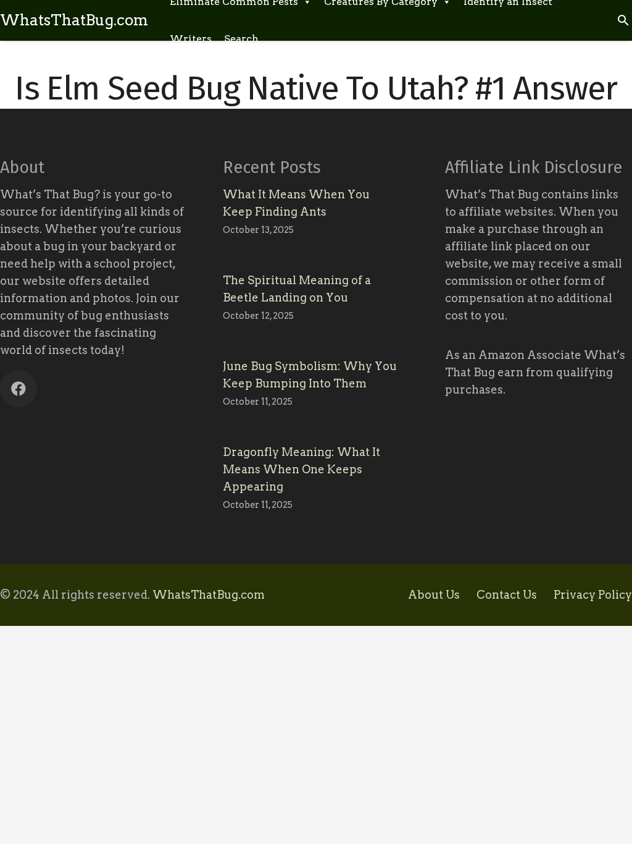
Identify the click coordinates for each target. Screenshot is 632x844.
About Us (434, 594)
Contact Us (506, 594)
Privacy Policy (593, 594)
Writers (191, 38)
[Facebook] (18, 388)
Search (241, 38)
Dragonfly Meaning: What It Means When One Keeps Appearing (301, 469)
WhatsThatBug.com (208, 594)
